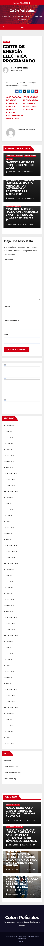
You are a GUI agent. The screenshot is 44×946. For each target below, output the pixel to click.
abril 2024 (8, 593)
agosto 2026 (9, 425)
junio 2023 (8, 653)
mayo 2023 (8, 659)
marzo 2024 (9, 599)
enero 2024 (8, 611)
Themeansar (22, 938)
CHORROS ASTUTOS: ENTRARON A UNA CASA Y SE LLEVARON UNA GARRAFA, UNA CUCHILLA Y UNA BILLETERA (22, 883)
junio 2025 (8, 509)
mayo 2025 (8, 515)
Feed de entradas (11, 767)
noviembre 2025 (10, 479)
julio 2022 (8, 719)
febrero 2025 (9, 533)
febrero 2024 (9, 605)
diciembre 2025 (10, 473)
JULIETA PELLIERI (21, 68)
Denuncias (19, 155)
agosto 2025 (9, 497)
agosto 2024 (9, 569)
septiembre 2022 (11, 707)
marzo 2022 (9, 743)
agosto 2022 (9, 713)
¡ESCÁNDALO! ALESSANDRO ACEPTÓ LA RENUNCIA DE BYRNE (30, 103)
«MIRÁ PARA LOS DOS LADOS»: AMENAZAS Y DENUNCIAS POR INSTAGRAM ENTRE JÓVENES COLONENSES (21, 835)
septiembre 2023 (11, 635)
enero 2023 (8, 683)
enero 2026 (8, 467)
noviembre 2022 (10, 695)
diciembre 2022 (10, 689)
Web (6, 335)
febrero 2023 (9, 677)
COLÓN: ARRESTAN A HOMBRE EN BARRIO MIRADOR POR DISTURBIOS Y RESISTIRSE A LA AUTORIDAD (20, 187)
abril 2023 (8, 665)
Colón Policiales (22, 11)
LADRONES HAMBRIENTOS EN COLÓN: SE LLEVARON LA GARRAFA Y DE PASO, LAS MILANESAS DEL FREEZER (22, 858)
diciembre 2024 (10, 545)
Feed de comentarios (12, 773)
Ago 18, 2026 (13, 894)
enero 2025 (8, 539)
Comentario (9, 259)
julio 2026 (8, 431)
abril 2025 (8, 521)
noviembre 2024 (10, 551)
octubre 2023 (9, 629)
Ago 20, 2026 (13, 845)
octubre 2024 (9, 557)
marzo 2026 (9, 455)
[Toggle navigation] (22, 27)
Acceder (7, 761)
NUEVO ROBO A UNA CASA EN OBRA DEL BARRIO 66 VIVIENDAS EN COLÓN (20, 812)
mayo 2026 (8, 443)
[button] (40, 27)
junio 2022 (8, 725)
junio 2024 (8, 581)
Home (21, 941)
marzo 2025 (9, 527)
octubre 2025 (9, 485)
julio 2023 (8, 647)
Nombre (8, 306)
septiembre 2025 (11, 491)
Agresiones (10, 155)
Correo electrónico (12, 320)
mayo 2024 (8, 587)
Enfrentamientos (30, 155)
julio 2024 (8, 575)
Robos (17, 805)
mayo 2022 (8, 731)
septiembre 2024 (11, 563)
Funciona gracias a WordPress (16, 936)
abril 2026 (8, 449)
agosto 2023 (9, 641)
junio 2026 (8, 437)
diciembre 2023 (10, 617)
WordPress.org (10, 779)
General (6, 41)
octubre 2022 (9, 701)
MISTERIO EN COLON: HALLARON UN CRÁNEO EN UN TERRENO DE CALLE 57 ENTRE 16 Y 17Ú (22, 214)
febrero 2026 (9, 461)
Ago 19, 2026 (13, 869)
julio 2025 (8, 503)
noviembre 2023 (10, 623)
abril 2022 (8, 737)
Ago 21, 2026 (13, 820)
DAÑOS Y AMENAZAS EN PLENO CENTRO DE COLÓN (21, 165)
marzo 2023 (9, 671)
